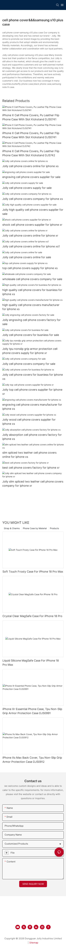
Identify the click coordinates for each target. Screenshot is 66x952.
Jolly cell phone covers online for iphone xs (30, 166)
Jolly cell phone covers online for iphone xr (30, 235)
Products (54, 528)
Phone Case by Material (35, 528)
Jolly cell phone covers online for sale (26, 257)
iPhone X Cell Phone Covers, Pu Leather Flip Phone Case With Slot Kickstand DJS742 (30, 153)
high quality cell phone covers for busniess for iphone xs (32, 292)
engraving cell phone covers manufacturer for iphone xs (32, 406)
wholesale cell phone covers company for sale (32, 279)
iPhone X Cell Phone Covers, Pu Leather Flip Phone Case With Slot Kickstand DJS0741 (30, 117)
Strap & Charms (12, 528)
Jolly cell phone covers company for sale (28, 363)
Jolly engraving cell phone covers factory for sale (31, 322)
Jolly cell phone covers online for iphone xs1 (31, 246)
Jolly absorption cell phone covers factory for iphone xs (32, 436)
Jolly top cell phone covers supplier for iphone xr (32, 391)
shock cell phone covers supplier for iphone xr (32, 224)
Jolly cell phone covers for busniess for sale (30, 334)
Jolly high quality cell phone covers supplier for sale (32, 211)
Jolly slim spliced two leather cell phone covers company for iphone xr (32, 483)
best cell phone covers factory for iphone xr (31, 467)
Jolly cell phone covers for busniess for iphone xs (32, 376)
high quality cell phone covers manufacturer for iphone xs (30, 307)
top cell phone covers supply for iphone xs (30, 268)
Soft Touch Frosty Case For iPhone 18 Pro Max (32, 571)
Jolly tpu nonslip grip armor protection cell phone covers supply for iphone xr (29, 351)
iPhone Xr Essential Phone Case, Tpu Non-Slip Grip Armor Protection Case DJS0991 (32, 711)
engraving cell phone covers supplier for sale (31, 177)
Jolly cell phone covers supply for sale (27, 187)
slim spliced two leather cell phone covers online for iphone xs (29, 454)
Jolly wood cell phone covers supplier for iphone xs (29, 421)
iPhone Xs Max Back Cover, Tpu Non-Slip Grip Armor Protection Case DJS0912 (32, 759)
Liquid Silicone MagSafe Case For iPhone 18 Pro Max (30, 662)
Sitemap (33, 942)
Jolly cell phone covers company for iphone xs (32, 198)
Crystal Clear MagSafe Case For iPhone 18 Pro (32, 616)
